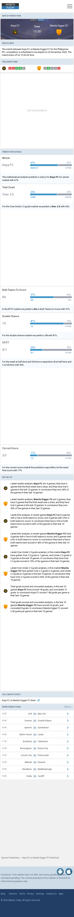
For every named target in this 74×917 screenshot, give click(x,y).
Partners (13, 894)
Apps (61, 894)
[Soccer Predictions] (9, 6)
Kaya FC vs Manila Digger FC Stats (19, 700)
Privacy (30, 894)
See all (67, 707)
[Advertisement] (37, 111)
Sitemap (40, 894)
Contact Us (51, 894)
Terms (22, 894)
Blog (3, 894)
